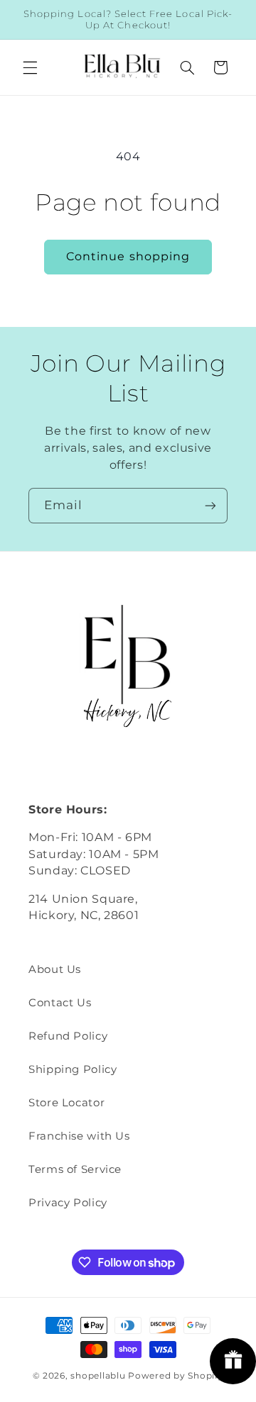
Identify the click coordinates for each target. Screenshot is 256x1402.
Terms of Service (75, 1169)
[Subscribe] (210, 505)
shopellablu (97, 1376)
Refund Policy (67, 1036)
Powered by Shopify (175, 1376)
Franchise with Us (79, 1136)
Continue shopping (128, 256)
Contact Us (59, 1002)
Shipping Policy (72, 1069)
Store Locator (66, 1102)
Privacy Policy (67, 1202)
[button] (30, 67)
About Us (54, 969)
